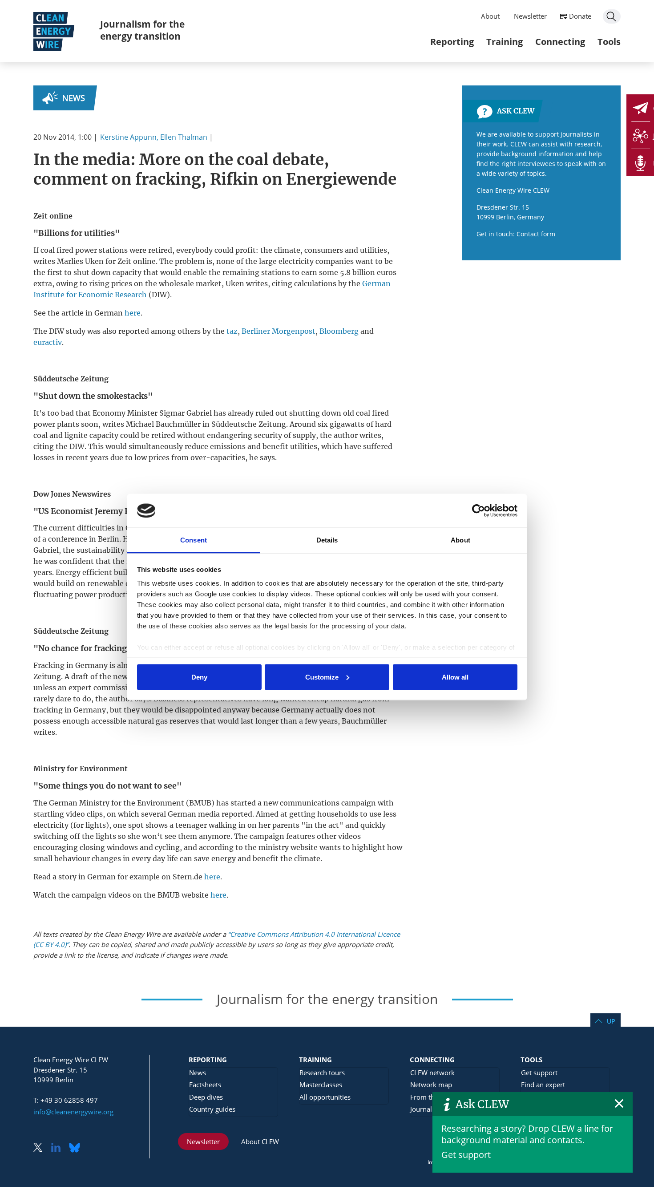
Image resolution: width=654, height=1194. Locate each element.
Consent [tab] (193, 540)
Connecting (560, 42)
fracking (110, 648)
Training (504, 42)
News (73, 98)
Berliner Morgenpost (278, 331)
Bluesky (77, 1148)
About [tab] (460, 540)
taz (232, 331)
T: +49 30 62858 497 (65, 1100)
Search (612, 16)
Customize (322, 676)
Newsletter (530, 16)
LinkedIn (59, 1148)
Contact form (536, 234)
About (490, 16)
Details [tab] (327, 540)
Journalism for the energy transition (142, 30)
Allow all (455, 676)
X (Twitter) (41, 1148)
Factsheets (205, 1084)
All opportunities (325, 1097)
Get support (466, 1155)
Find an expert (543, 1084)
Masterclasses (320, 1084)
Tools (609, 42)
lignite (76, 435)
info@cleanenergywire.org (73, 1111)
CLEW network (432, 1072)
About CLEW (260, 1141)
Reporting (452, 42)
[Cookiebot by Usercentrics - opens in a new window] (478, 510)
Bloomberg (339, 331)
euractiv (47, 342)
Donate (580, 16)
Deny (199, 676)
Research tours (322, 1072)
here (133, 312)
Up (611, 1021)
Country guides (212, 1109)
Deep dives (206, 1097)
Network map (431, 1084)
